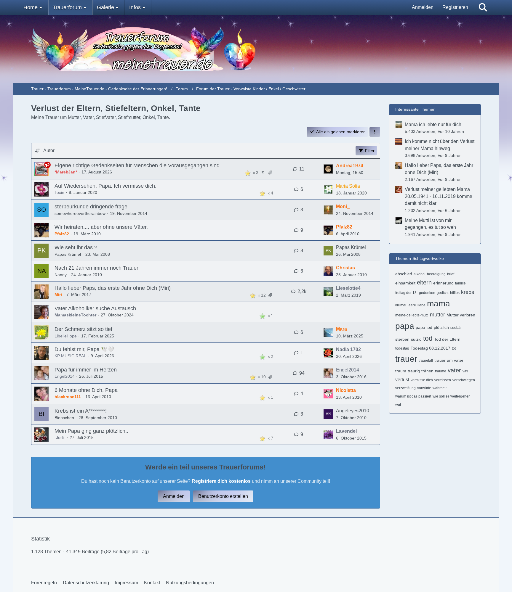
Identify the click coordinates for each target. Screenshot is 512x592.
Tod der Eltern (447, 339)
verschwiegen (463, 380)
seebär (456, 328)
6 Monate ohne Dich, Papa (86, 390)
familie (460, 283)
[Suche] (483, 7)
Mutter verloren (461, 315)
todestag (402, 348)
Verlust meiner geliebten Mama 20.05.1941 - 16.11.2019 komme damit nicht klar (438, 196)
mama (438, 303)
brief (450, 274)
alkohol (419, 274)
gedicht (443, 293)
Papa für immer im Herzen (86, 370)
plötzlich (441, 327)
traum (400, 371)
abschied (403, 273)
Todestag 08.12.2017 (430, 348)
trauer (406, 358)
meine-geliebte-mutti (411, 315)
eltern (424, 282)
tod (428, 338)
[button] (374, 132)
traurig (414, 371)
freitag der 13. (406, 293)
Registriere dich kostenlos (221, 481)
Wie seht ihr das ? (76, 247)
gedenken (427, 293)
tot (454, 348)
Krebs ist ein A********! (81, 411)
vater (454, 370)
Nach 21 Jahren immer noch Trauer (96, 268)
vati (465, 371)
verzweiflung (405, 388)
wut (398, 405)
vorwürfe (424, 388)
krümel (400, 305)
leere (412, 305)
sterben (402, 339)
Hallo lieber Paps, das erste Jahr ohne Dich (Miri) (113, 288)
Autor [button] (49, 150)
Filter (370, 150)
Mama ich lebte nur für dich (433, 124)
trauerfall (426, 360)
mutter (437, 315)
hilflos (455, 293)
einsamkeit (405, 283)
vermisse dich (422, 380)
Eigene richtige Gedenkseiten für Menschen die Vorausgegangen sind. (138, 165)
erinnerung (443, 283)
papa (404, 326)
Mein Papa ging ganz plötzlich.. (91, 431)
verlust (402, 379)
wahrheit (440, 388)
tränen (427, 371)
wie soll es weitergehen (452, 396)
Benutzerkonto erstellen (223, 496)
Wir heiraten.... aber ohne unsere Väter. (101, 227)
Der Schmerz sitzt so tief (83, 329)
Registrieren (455, 7)
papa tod (424, 327)
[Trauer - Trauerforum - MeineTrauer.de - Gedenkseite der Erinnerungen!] (256, 49)
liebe (421, 305)
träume (440, 371)
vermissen (442, 380)
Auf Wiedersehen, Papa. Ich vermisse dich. (105, 186)
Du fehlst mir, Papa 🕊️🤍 (84, 349)
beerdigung (436, 274)
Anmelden (422, 7)
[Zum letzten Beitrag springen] (328, 169)
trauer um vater (448, 360)
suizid (416, 339)
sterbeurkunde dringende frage (91, 207)
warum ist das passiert (413, 396)
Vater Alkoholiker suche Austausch (95, 308)
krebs (467, 292)
